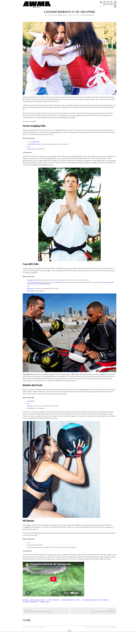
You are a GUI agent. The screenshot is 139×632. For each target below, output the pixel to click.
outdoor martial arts (71, 600)
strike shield (58, 282)
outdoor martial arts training (95, 600)
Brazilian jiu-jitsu (37, 600)
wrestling (45, 602)
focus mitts (34, 282)
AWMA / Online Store (109, 4)
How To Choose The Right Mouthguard (102, 611)
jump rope (30, 288)
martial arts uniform (35, 144)
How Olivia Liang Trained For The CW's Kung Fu (39, 611)
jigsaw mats (36, 141)
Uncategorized (87, 15)
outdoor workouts (31, 602)
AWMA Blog (62, 15)
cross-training (53, 600)
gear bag (30, 149)
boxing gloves (31, 280)
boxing (26, 600)
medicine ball (30, 401)
